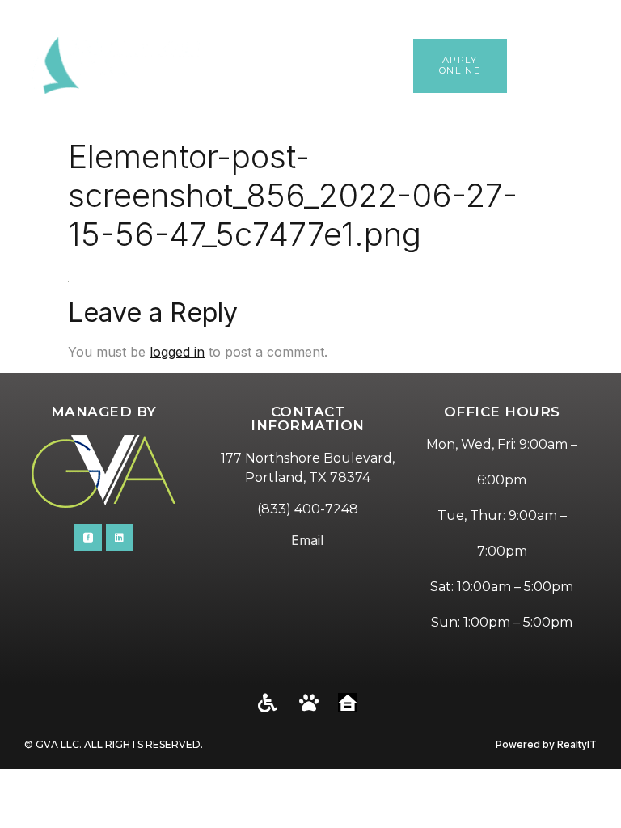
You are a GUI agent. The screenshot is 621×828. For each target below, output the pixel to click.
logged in (177, 352)
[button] (600, 66)
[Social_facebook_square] (88, 537)
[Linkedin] (119, 537)
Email (307, 540)
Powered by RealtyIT (546, 744)
